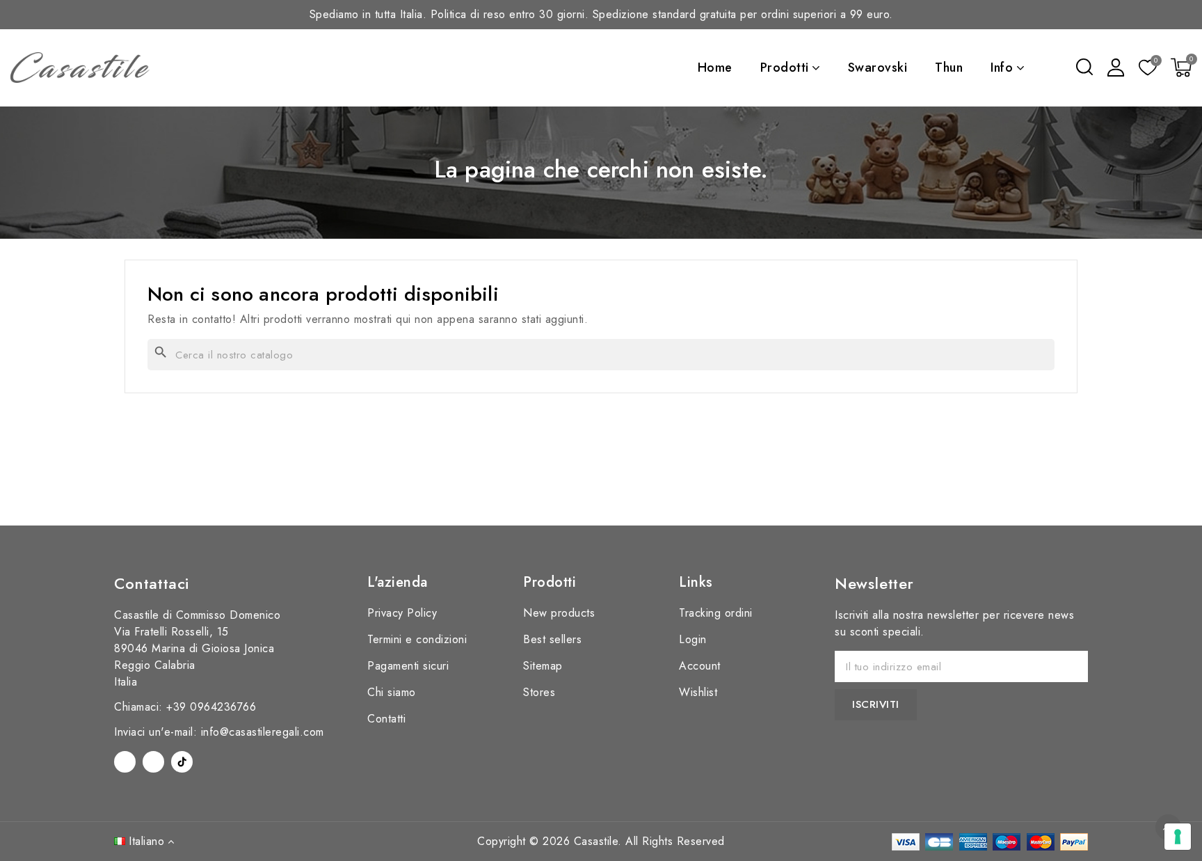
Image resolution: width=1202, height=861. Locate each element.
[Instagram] (153, 762)
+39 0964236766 (211, 707)
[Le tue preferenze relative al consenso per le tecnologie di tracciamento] (1177, 836)
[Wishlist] (1148, 68)
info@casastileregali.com (262, 732)
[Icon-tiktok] (182, 762)
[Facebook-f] (125, 762)
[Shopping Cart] (1181, 67)
